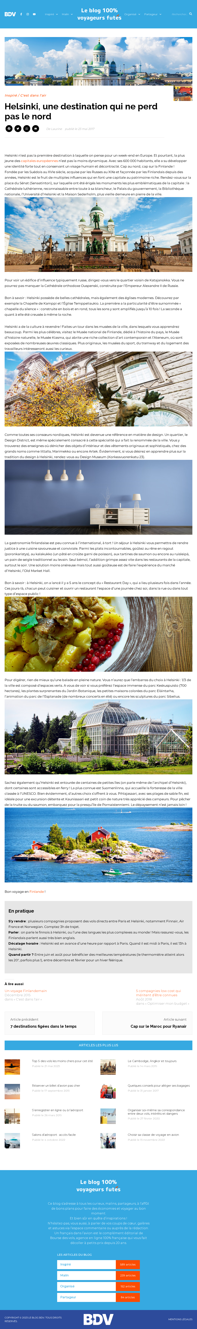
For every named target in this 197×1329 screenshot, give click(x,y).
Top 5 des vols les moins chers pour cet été (62, 1061)
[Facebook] (9, 129)
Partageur (151, 14)
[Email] (35, 129)
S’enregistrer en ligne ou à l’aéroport (57, 1110)
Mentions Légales (180, 1319)
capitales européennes (39, 161)
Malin (65, 14)
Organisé (130, 14)
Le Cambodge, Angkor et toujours (152, 1061)
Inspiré (49, 14)
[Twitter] (17, 129)
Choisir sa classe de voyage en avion (153, 1135)
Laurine (56, 129)
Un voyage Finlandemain (26, 991)
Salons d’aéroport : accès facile (54, 1135)
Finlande (36, 892)
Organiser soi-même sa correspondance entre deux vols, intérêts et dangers (156, 1111)
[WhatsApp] (26, 129)
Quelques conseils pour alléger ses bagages (159, 1085)
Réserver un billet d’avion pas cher (56, 1085)
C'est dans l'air (33, 95)
